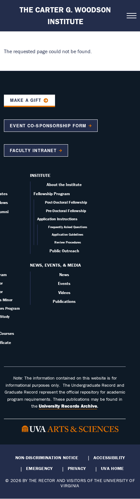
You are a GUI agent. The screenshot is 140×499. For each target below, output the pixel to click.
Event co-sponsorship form (48, 126)
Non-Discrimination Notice (46, 457)
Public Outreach (64, 251)
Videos (64, 292)
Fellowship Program (52, 193)
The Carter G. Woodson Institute (65, 15)
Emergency (39, 468)
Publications (64, 301)
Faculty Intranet (33, 150)
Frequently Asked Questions (67, 227)
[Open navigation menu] (131, 15)
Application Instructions (57, 218)
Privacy (77, 468)
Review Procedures (67, 242)
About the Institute (64, 184)
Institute (40, 175)
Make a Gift (25, 100)
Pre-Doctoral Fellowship (66, 210)
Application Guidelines (67, 234)
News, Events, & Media (55, 265)
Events (64, 283)
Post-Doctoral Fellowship (66, 202)
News (64, 274)
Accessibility (109, 457)
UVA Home (112, 468)
